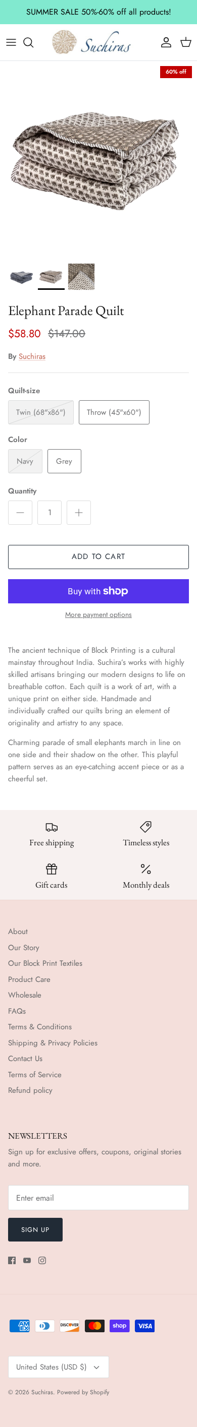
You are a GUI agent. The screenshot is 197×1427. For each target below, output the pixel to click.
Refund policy (30, 1090)
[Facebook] (12, 1260)
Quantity (22, 491)
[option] (98, 159)
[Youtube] (27, 1260)
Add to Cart (98, 556)
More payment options (98, 614)
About (18, 931)
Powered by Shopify (83, 1392)
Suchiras (32, 356)
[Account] (164, 42)
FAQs (17, 1011)
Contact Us (25, 1058)
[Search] (33, 42)
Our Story (23, 947)
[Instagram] (42, 1260)
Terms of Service (35, 1074)
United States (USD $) (51, 1367)
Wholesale (24, 995)
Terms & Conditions (40, 1026)
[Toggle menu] (11, 42)
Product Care (29, 979)
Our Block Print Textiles (45, 963)
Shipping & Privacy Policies (52, 1042)
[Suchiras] (98, 42)
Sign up (35, 1229)
